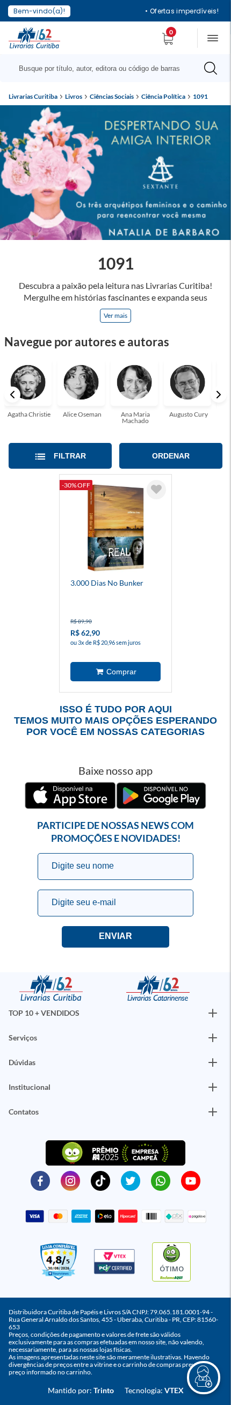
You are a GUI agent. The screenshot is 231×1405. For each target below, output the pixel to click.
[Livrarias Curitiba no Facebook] (40, 1180)
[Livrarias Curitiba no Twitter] (130, 1180)
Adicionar (115, 671)
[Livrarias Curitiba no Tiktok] (100, 1180)
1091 (200, 96)
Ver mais (115, 315)
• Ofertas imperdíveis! (182, 11)
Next (219, 395)
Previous (12, 395)
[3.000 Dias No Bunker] (115, 529)
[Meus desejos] (156, 489)
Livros (73, 96)
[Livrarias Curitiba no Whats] (160, 1180)
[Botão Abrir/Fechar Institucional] (212, 1013)
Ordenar (171, 456)
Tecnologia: (154, 1390)
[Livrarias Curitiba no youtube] (190, 1180)
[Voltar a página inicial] (34, 37)
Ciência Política (163, 96)
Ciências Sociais (112, 96)
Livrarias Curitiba (33, 96)
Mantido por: (81, 1390)
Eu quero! (115, 937)
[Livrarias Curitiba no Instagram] (70, 1180)
